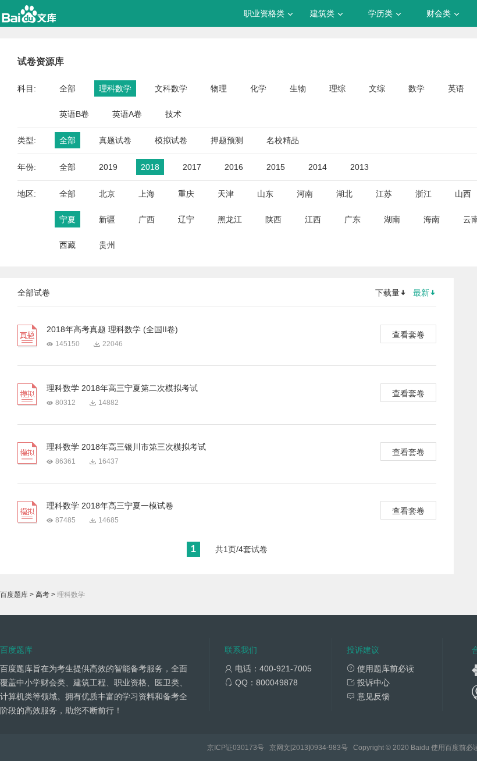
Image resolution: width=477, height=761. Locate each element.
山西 (463, 193)
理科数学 (115, 88)
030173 (245, 748)
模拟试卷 (171, 140)
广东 (352, 219)
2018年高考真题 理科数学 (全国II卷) (112, 329)
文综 (377, 88)
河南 (305, 193)
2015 (275, 167)
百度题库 (14, 595)
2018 (150, 167)
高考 (42, 595)
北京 (107, 193)
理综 (337, 88)
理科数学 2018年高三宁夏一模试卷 (110, 505)
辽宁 (186, 219)
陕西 (273, 219)
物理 (219, 88)
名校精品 (282, 140)
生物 (298, 88)
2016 (234, 167)
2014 (317, 167)
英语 (456, 88)
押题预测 (227, 140)
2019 (108, 167)
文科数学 (171, 88)
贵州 (107, 245)
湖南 (392, 219)
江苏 (384, 193)
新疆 (107, 219)
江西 (313, 219)
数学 (416, 88)
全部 (67, 88)
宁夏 (67, 219)
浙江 (423, 193)
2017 (192, 167)
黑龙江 (230, 219)
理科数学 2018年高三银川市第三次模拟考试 (126, 446)
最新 (421, 292)
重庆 (186, 193)
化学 (258, 88)
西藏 (67, 245)
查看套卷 (408, 334)
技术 (173, 114)
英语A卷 (127, 114)
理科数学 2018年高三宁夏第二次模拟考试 (122, 388)
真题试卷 (115, 140)
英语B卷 (74, 114)
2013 (359, 167)
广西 (146, 219)
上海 (146, 193)
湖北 (344, 193)
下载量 (387, 292)
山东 (265, 193)
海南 (431, 219)
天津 (226, 193)
